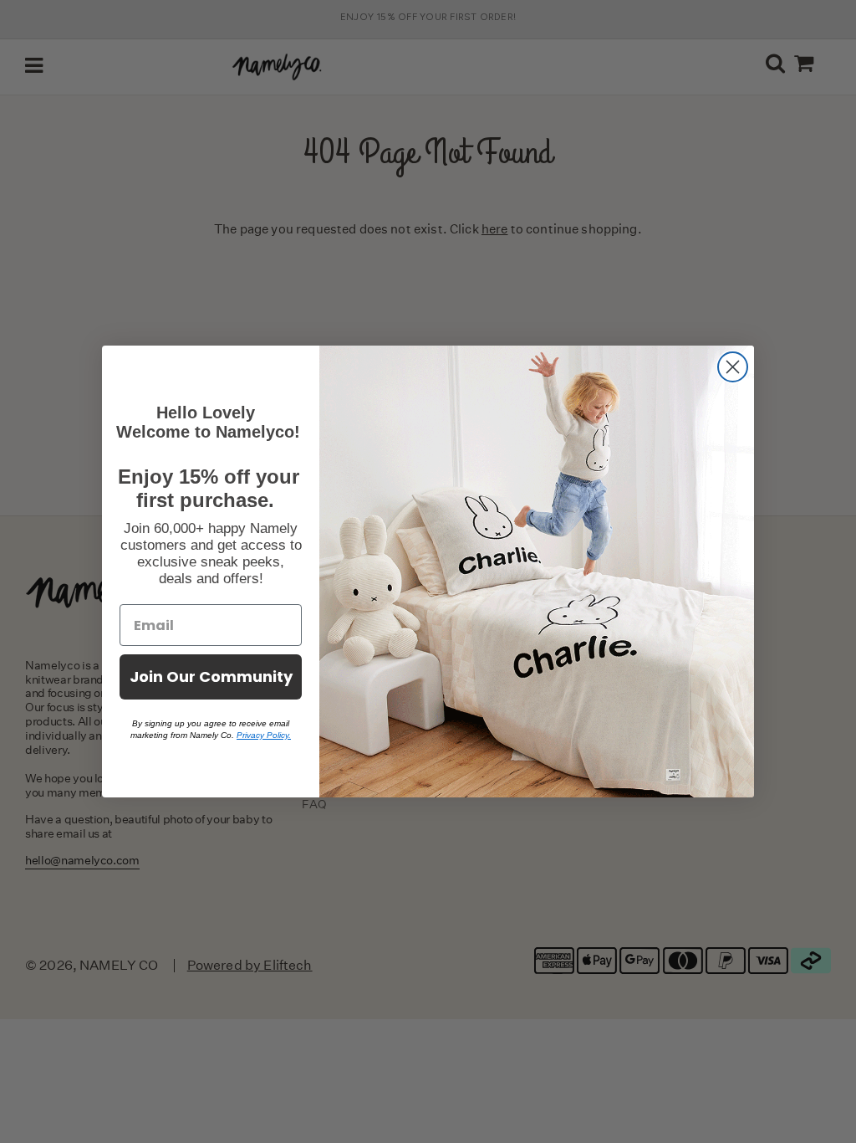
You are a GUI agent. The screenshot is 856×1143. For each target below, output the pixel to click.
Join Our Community (211, 676)
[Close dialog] (732, 367)
